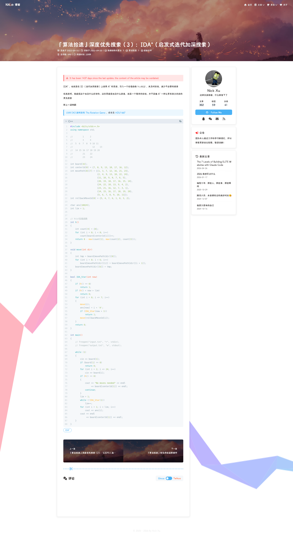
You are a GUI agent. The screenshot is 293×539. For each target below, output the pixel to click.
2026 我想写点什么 (206, 174)
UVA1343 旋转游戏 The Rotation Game (85, 112)
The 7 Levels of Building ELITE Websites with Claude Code (214, 163)
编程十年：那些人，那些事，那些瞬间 (214, 185)
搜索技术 (148, 50)
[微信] (210, 119)
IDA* (67, 430)
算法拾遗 (133, 50)
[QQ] (203, 119)
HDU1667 (120, 112)
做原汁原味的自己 (205, 205)
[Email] (217, 119)
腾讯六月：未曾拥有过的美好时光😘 (214, 195)
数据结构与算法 (114, 50)
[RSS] (224, 119)
